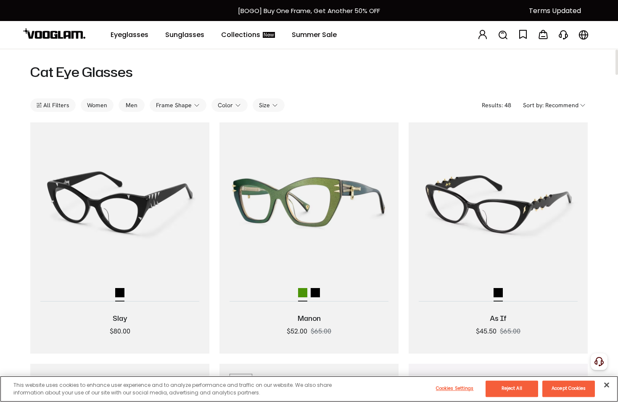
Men (131, 105)
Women (97, 105)
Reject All (512, 388)
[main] (309, 389)
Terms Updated (555, 11)
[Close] (606, 385)
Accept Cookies (569, 388)
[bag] (543, 35)
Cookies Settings (455, 388)
